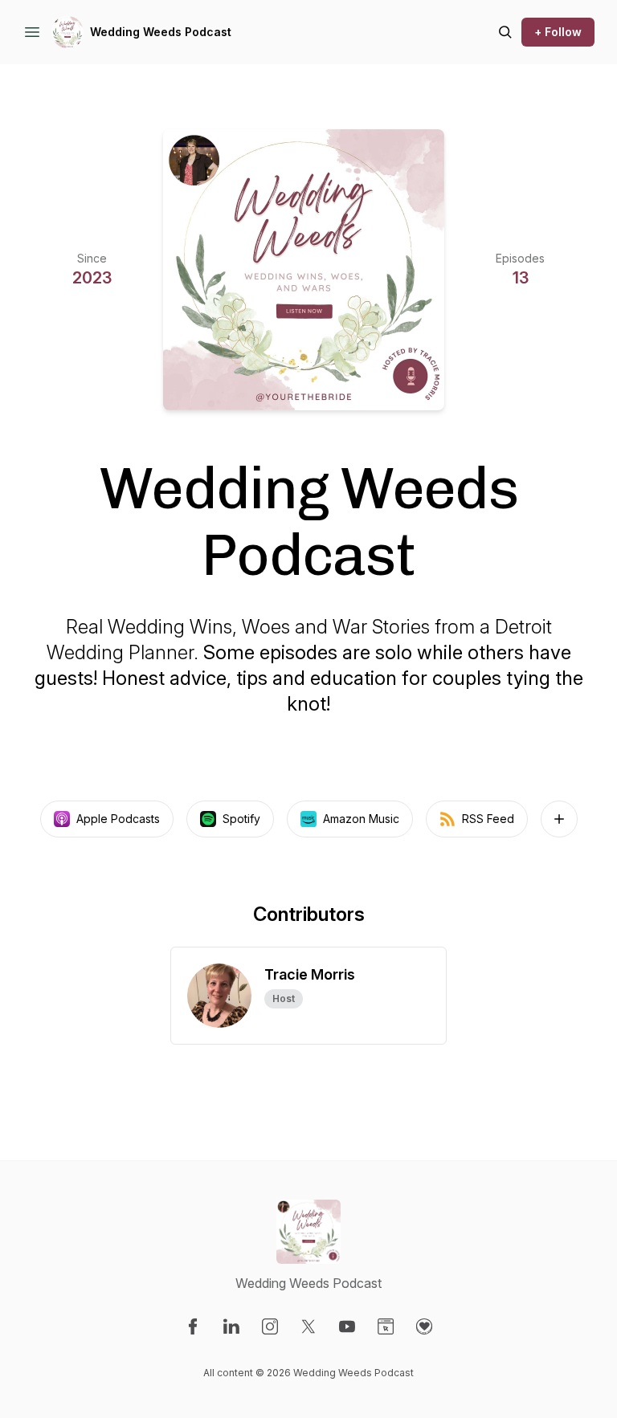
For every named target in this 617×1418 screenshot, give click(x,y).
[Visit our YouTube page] (347, 1326)
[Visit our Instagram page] (270, 1326)
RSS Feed (488, 818)
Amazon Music (361, 818)
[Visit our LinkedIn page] (231, 1326)
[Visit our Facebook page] (193, 1326)
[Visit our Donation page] (424, 1326)
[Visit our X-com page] (308, 1326)
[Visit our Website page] (386, 1326)
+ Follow (558, 32)
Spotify (241, 818)
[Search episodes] (505, 32)
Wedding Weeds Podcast (160, 32)
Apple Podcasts (118, 818)
